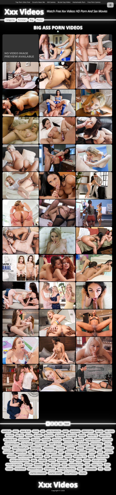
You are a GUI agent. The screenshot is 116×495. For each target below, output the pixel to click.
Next (67, 423)
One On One (102, 456)
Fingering (49, 448)
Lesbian (108, 452)
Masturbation (25, 456)
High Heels (51, 452)
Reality (28, 464)
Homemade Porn (79, 2)
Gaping (70, 448)
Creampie (79, 439)
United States (55, 473)
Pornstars (22, 20)
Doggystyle (70, 444)
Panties (42, 460)
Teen (80, 469)
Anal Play (25, 431)
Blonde (38, 435)
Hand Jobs (8, 452)
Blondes (49, 435)
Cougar (46, 439)
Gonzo (80, 448)
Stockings (20, 469)
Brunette (92, 435)
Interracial (71, 452)
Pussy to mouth (14, 464)
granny (90, 448)
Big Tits (19, 435)
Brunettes (105, 435)
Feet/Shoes (36, 448)
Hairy (99, 448)
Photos (40, 20)
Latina (92, 452)
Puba (78, 460)
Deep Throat (55, 444)
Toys (107, 469)
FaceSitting (96, 444)
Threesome (90, 469)
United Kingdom (38, 473)
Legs (100, 452)
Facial (108, 444)
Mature (38, 456)
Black (29, 435)
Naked (68, 456)
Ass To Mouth (53, 431)
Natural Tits (80, 456)
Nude (91, 456)
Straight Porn (35, 469)
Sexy (64, 464)
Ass (42, 431)
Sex (47, 464)
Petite (52, 460)
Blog (31, 20)
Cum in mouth (93, 439)
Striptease (50, 469)
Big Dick (9, 435)
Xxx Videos (24, 12)
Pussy (87, 460)
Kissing (83, 452)
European (83, 444)
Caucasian (24, 439)
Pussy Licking (99, 460)
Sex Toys (55, 464)
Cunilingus (27, 444)
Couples (57, 439)
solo (107, 464)
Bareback (75, 431)
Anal (15, 431)
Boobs (82, 435)
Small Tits (97, 464)
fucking (60, 448)
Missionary (57, 456)
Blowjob (60, 435)
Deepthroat (41, 444)
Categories (10, 20)
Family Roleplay (20, 448)
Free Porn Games (94, 2)
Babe (65, 431)
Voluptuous (71, 473)
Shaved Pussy (75, 464)
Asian (35, 431)
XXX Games (51, 2)
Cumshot (107, 439)
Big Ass (99, 431)
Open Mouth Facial (20, 460)
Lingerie (12, 456)
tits (100, 469)
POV (72, 460)
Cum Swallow (12, 444)
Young (83, 473)
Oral (34, 460)
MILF (47, 456)
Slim (87, 464)
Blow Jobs (71, 435)
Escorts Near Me (38, 2)
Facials (6, 448)
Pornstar (62, 460)
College (36, 439)
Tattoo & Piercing (66, 469)
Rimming (39, 464)
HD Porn (39, 452)
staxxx (9, 469)
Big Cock (109, 431)
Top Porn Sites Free (23, 2)
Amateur (6, 431)
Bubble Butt (10, 439)
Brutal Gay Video (64, 2)
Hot (61, 452)
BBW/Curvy (88, 431)
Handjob (109, 448)
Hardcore (21, 452)
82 (60, 423)
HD (30, 452)
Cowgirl (68, 439)
